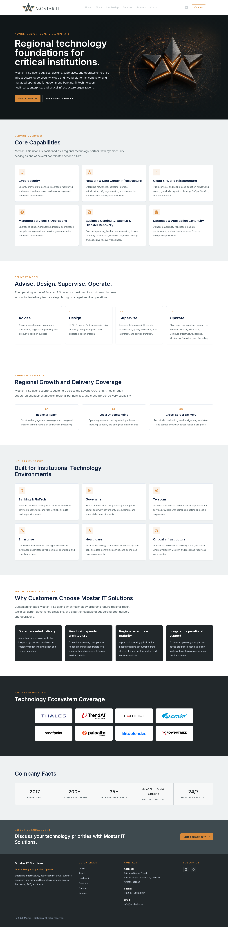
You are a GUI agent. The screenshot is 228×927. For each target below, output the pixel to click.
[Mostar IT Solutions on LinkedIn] (186, 7)
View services (25, 98)
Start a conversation (194, 836)
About (99, 7)
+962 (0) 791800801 (134, 893)
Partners (141, 7)
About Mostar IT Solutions (60, 98)
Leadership (112, 7)
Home (88, 7)
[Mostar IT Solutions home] (41, 7)
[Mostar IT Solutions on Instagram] (193, 869)
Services (127, 7)
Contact (154, 7)
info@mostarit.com (133, 904)
